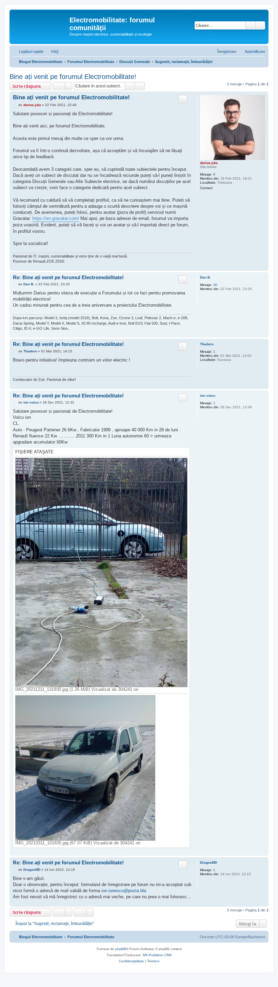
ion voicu (207, 395)
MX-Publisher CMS (157, 955)
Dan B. (205, 277)
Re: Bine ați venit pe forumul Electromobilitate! (68, 277)
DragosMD (208, 862)
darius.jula (209, 163)
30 (215, 285)
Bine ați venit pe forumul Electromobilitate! (72, 76)
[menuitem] (52, 51)
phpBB (120, 949)
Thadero (207, 344)
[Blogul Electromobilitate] (40, 22)
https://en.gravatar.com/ (55, 218)
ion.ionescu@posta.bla (123, 890)
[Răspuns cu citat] (182, 99)
